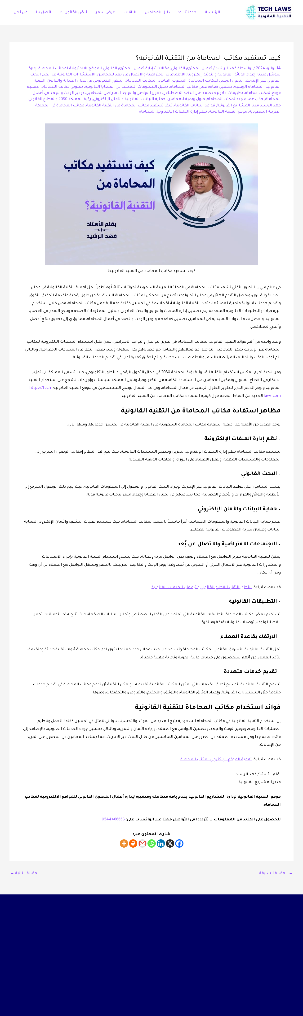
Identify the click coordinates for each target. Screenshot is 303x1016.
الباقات (130, 12)
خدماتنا (189, 12)
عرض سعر (105, 12)
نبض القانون (76, 12)
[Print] (133, 843)
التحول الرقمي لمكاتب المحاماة (216, 81)
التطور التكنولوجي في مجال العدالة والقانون (85, 81)
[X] (170, 843)
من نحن (20, 12)
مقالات (162, 68)
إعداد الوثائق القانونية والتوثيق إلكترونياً (221, 75)
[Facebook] (179, 843)
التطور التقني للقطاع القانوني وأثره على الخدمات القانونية (202, 587)
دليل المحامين (157, 12)
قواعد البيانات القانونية (194, 106)
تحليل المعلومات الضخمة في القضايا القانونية (126, 87)
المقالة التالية (25, 873)
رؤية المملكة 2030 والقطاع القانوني (59, 99)
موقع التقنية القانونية (228, 112)
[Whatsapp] (151, 843)
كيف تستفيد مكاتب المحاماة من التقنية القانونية (129, 106)
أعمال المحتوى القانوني (191, 68)
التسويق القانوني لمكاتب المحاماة (156, 81)
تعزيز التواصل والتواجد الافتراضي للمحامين (123, 93)
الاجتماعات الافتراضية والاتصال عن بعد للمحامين (141, 75)
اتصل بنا (43, 12)
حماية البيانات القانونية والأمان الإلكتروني (129, 99)
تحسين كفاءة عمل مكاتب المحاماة (201, 87)
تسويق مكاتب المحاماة (62, 87)
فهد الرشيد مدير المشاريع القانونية (249, 106)
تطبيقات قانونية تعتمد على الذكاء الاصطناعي (203, 93)
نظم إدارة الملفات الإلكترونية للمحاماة (173, 112)
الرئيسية (212, 12)
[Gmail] (142, 843)
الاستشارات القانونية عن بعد (69, 75)
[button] (180, 12)
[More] (124, 843)
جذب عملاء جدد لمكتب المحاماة (235, 99)
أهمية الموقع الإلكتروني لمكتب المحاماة (216, 760)
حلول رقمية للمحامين (186, 99)
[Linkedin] (161, 843)
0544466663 (113, 820)
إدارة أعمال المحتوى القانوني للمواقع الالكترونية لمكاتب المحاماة (95, 68)
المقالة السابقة (276, 873)
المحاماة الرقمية (249, 87)
